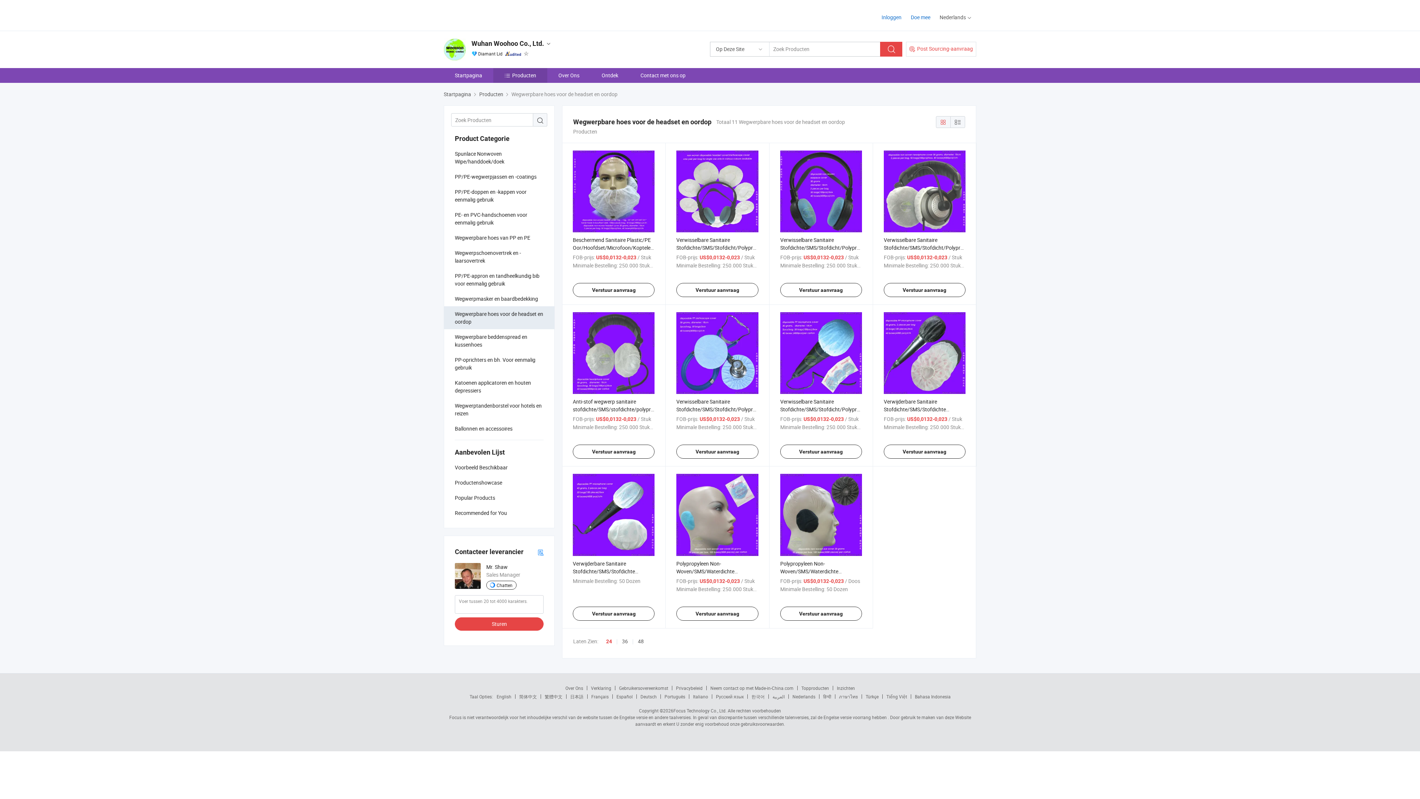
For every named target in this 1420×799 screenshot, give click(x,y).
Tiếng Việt (896, 696)
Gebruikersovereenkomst (643, 688)
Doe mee (920, 17)
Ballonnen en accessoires (484, 428)
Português (675, 696)
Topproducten (815, 688)
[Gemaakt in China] (491, 14)
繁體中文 (553, 696)
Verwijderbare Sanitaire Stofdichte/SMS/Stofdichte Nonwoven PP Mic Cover (915, 409)
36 (625, 641)
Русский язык (730, 696)
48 (641, 641)
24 (609, 641)
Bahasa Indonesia (933, 696)
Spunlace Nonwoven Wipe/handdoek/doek (479, 157)
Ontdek (610, 75)
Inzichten (846, 688)
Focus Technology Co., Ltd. (700, 711)
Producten (524, 75)
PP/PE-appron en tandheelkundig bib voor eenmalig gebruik (497, 279)
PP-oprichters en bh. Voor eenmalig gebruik (495, 363)
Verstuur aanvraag (614, 290)
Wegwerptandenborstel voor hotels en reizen (498, 409)
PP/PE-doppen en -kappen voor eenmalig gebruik (491, 195)
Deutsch (648, 696)
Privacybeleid (689, 688)
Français (600, 696)
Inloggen (892, 17)
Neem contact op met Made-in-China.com (752, 688)
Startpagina (468, 75)
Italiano (700, 696)
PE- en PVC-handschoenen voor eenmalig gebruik (491, 218)
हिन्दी (827, 696)
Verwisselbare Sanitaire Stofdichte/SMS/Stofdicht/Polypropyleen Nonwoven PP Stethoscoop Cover (723, 409)
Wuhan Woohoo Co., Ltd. (507, 43)
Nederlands (803, 696)
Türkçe (872, 696)
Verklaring (601, 688)
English (504, 696)
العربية (778, 696)
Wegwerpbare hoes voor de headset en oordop (499, 317)
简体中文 (528, 696)
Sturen (499, 623)
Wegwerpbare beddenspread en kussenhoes (491, 340)
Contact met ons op (663, 75)
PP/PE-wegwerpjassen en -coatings (496, 176)
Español (624, 696)
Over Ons (568, 75)
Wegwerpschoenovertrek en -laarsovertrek (488, 256)
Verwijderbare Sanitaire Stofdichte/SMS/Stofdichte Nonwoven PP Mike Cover (604, 571)
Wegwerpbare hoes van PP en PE (492, 237)
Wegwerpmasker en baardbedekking (496, 298)
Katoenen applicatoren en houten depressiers (493, 386)
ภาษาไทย (848, 696)
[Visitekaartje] (541, 552)
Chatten (505, 585)
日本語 (577, 696)
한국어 (758, 696)
